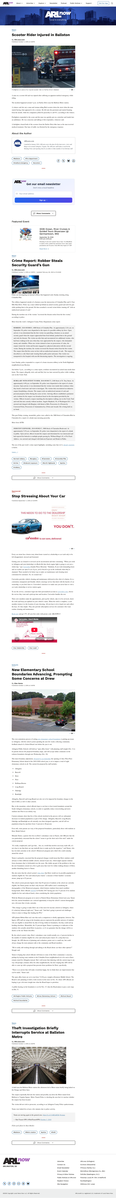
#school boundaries (20, 1000)
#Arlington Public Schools (22, 996)
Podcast (64, 3)
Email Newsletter (63, 1168)
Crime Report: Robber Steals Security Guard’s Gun (37, 263)
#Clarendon (46, 459)
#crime (15, 463)
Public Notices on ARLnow (66, 1177)
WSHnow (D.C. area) (87, 1184)
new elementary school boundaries (49, 739)
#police (62, 463)
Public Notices (75, 3)
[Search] (112, 3)
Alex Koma (18, 683)
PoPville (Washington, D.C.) (90, 1174)
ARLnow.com (19, 40)
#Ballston (16, 158)
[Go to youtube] (18, 1183)
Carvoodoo (27, 567)
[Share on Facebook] (58, 160)
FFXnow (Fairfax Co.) (87, 1168)
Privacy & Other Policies (65, 1174)
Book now (15, 614)
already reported (68, 445)
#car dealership (18, 648)
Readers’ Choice (63, 1181)
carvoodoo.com (63, 591)
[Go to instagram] (14, 1183)
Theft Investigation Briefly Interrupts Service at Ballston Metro (38, 1032)
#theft (53, 1132)
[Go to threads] (23, 1183)
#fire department (31, 158)
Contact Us (61, 1164)
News (14, 30)
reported (33, 890)
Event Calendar (62, 1171)
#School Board (66, 996)
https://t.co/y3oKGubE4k (51, 1115)
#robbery (16, 467)
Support (89, 3)
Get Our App (103, 3)
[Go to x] (4, 1183)
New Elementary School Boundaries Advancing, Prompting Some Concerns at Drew (42, 674)
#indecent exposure (30, 463)
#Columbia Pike (60, 459)
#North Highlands (49, 463)
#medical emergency (20, 163)
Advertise (29, 3)
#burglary (33, 459)
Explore (41, 3)
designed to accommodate (42, 759)
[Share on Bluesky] (68, 160)
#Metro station (30, 1132)
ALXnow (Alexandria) (87, 1164)
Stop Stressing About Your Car (38, 496)
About (18, 3)
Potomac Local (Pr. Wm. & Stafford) (93, 1177)
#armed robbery (19, 459)
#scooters (36, 163)
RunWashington (86, 1181)
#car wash (33, 648)
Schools (15, 665)
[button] (70, 90)
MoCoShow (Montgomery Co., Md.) (92, 1171)
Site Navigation (62, 1184)
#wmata (62, 1115)
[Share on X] (63, 160)
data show (41, 873)
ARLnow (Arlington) (87, 1161)
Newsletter (53, 3)
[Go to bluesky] (28, 1183)
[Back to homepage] (8, 3)
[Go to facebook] (9, 1183)
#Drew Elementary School (46, 996)
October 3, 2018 (46, 1119)
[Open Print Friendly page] (73, 160)
